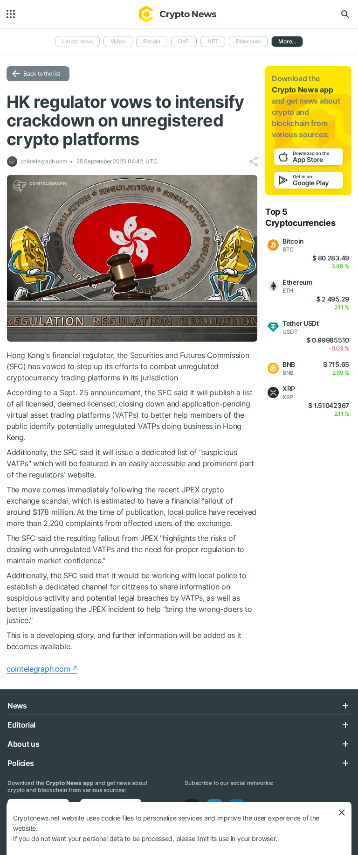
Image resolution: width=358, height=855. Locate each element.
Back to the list (41, 73)
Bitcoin (151, 41)
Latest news (77, 41)
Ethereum (248, 41)
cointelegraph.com (38, 668)
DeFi (184, 41)
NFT (212, 41)
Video (117, 41)
